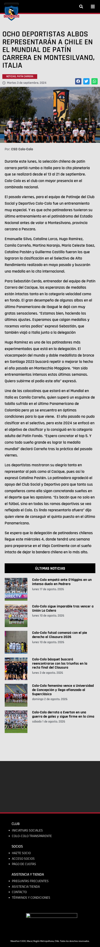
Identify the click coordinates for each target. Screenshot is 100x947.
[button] (81, 6)
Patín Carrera (25, 76)
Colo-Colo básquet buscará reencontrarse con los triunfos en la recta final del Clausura (59, 663)
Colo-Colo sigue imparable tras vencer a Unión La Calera (62, 608)
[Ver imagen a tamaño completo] (50, 115)
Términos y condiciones (31, 897)
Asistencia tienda (26, 886)
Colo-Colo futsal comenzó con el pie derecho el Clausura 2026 (59, 634)
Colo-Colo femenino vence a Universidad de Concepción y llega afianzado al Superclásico (63, 689)
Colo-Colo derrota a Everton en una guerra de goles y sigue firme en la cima (63, 714)
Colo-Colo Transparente (32, 836)
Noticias (11, 76)
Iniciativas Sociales (27, 830)
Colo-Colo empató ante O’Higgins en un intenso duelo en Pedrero (62, 581)
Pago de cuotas (24, 864)
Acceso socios (23, 858)
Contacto (19, 892)
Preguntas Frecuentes (30, 881)
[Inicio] (11, 12)
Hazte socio (21, 853)
